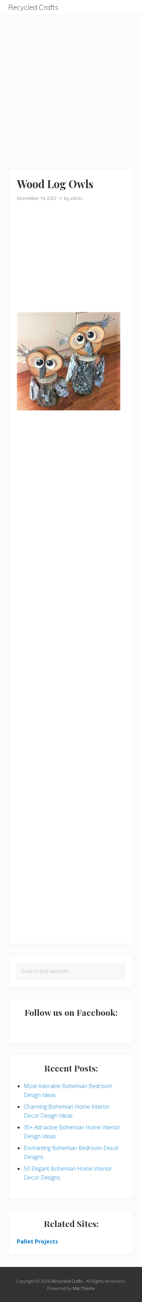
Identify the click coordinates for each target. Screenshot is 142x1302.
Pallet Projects (37, 1241)
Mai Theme (84, 1288)
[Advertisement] (71, 86)
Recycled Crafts (33, 7)
